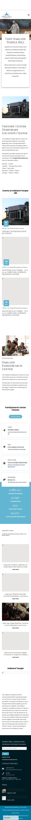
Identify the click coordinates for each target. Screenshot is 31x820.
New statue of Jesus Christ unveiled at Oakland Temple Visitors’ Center (15, 654)
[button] (28, 15)
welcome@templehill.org (14, 769)
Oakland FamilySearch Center (12, 365)
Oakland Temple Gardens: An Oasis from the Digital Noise (15, 566)
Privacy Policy (23, 807)
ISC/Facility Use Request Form (9, 759)
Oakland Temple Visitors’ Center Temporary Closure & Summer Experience (15, 596)
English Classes (6, 757)
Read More (15, 569)
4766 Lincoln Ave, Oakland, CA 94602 (16, 2)
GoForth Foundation (20, 810)
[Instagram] (17, 8)
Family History (7, 358)
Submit (5, 753)
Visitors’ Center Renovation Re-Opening (14, 232)
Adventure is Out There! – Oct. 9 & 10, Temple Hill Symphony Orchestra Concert (15, 272)
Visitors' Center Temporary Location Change (15, 129)
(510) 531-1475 (16, 5)
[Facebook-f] (13, 8)
